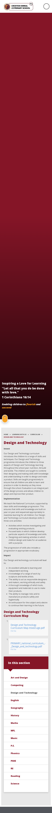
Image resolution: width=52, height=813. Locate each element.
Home (6, 434)
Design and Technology (14, 437)
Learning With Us (19, 434)
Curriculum (35, 434)
